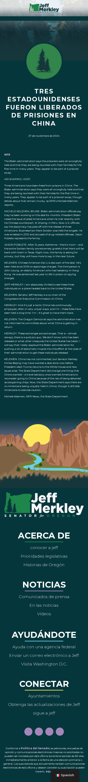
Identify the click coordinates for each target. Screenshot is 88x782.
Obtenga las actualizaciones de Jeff (44, 704)
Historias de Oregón (44, 565)
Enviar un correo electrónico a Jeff (44, 655)
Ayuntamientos (44, 696)
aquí (49, 771)
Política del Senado (35, 748)
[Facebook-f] (28, 732)
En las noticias (44, 605)
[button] (44, 17)
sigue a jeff (44, 713)
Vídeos (44, 614)
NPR (7, 154)
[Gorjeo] (60, 732)
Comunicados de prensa (44, 596)
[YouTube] (49, 732)
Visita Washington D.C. (44, 664)
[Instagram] (39, 732)
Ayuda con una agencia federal (44, 647)
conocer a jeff (44, 547)
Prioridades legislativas (44, 556)
